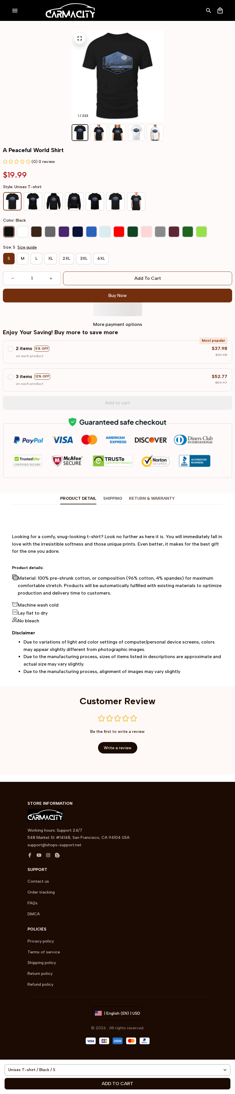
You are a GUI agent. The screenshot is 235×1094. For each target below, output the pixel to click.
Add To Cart (117, 1083)
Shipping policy (42, 962)
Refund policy (40, 984)
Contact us (38, 881)
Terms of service (44, 952)
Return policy (40, 973)
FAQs (33, 903)
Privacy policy (41, 941)
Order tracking (41, 892)
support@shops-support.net (54, 845)
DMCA (34, 914)
